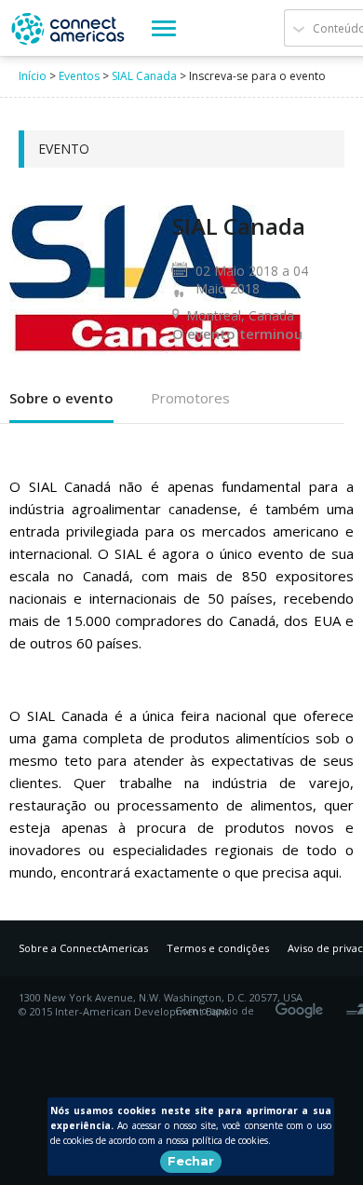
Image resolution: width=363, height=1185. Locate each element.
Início (33, 76)
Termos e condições (218, 948)
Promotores (190, 397)
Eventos (79, 76)
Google (302, 1004)
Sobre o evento (61, 397)
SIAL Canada (144, 76)
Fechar (191, 1160)
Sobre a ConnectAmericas (83, 948)
